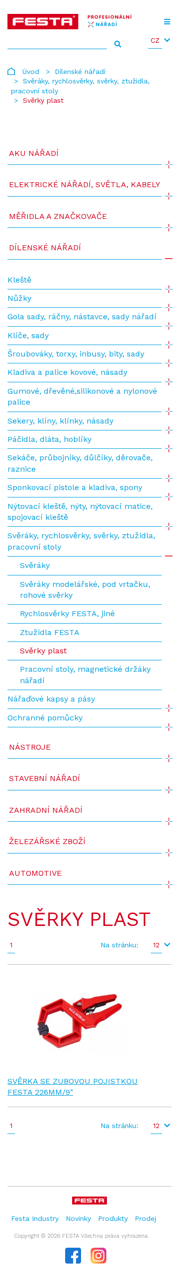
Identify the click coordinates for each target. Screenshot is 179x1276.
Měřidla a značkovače (58, 216)
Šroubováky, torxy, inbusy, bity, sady (75, 353)
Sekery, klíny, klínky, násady (60, 420)
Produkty (113, 1218)
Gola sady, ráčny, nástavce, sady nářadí (82, 316)
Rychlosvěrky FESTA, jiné (67, 613)
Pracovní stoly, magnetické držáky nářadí (85, 674)
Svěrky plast (43, 650)
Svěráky (35, 565)
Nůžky (19, 298)
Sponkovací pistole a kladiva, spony (74, 487)
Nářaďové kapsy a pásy (51, 699)
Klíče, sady (28, 335)
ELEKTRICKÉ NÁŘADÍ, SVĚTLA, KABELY (84, 184)
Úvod (30, 71)
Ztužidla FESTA (50, 632)
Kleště (19, 279)
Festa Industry (35, 1218)
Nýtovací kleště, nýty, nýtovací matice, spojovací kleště (80, 511)
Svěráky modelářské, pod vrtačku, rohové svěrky (85, 589)
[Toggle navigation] (167, 22)
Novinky (78, 1218)
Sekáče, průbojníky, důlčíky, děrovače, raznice (80, 463)
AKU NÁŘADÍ (34, 153)
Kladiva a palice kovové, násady (67, 372)
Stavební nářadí (44, 778)
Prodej (145, 1218)
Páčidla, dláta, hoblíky (49, 439)
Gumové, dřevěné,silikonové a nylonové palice (82, 396)
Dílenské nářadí (80, 71)
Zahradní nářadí (46, 810)
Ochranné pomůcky (45, 717)
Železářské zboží (47, 841)
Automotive (35, 873)
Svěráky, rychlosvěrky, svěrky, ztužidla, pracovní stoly (81, 541)
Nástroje (30, 747)
